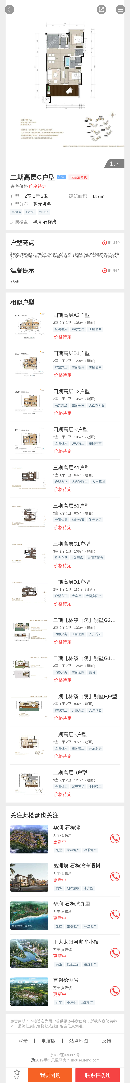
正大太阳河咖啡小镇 (76, 942)
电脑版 (48, 1040)
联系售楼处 (97, 1075)
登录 (23, 1040)
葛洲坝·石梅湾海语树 (77, 865)
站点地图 (78, 1040)
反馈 (106, 1040)
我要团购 (50, 1075)
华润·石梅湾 (44, 221)
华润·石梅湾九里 (71, 904)
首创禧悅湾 (65, 980)
